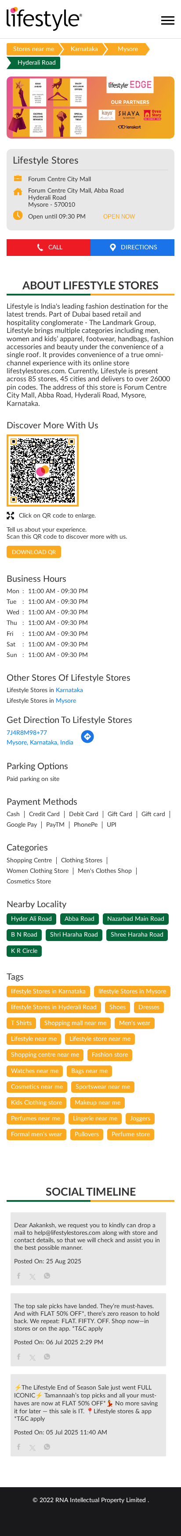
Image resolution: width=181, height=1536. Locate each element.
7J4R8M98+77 (27, 733)
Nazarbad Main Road (135, 919)
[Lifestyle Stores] (45, 19)
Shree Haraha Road (137, 935)
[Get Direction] (87, 742)
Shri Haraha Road (74, 935)
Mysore (128, 49)
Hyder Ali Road (31, 919)
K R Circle (24, 951)
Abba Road (79, 919)
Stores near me (33, 49)
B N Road (24, 935)
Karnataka (84, 49)
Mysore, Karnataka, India (40, 743)
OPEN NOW (119, 216)
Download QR (34, 552)
